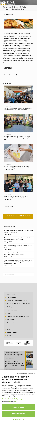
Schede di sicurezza (12, 332)
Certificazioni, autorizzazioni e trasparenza (18, 316)
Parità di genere (11, 307)
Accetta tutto (18, 407)
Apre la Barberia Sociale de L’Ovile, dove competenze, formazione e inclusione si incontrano (17, 198)
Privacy (9, 335)
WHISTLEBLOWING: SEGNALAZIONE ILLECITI (18, 303)
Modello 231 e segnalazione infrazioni (17, 300)
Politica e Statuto (11, 297)
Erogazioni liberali (11, 326)
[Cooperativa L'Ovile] (8, 2)
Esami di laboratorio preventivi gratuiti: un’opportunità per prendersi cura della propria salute (17, 168)
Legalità (9, 313)
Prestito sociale (11, 323)
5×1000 (9, 329)
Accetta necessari (18, 414)
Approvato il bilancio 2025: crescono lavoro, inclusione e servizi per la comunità (18, 108)
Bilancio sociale (11, 319)
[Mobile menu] (34, 2)
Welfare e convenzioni (12, 310)
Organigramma (11, 294)
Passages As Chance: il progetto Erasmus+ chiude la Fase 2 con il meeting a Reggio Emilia (17, 138)
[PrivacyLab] (13, 401)
